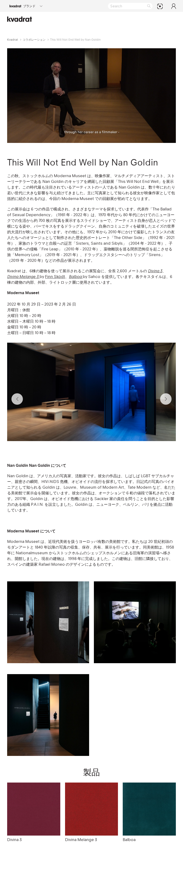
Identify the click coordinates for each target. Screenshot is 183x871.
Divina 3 (14, 839)
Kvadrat (12, 39)
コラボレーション (34, 39)
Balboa (129, 839)
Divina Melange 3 (81, 839)
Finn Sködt (55, 276)
